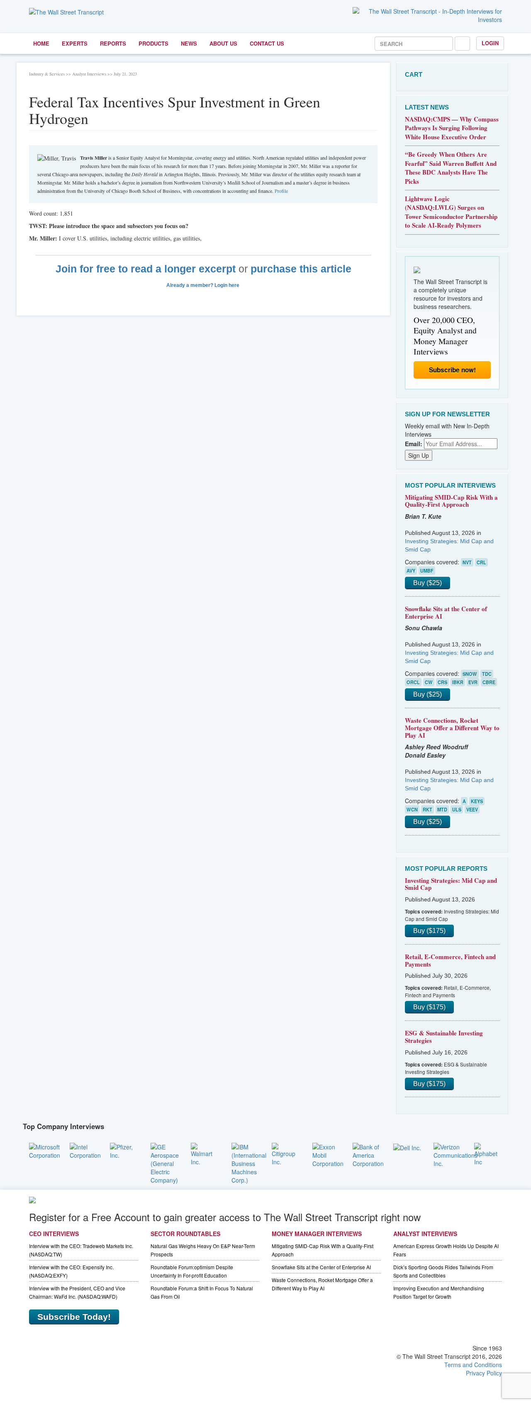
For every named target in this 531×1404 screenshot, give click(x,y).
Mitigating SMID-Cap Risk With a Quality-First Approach (451, 501)
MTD (442, 809)
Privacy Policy (484, 1373)
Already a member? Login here (203, 285)
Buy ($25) (427, 582)
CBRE (488, 682)
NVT (467, 562)
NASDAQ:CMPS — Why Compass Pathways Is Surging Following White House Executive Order (452, 127)
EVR (472, 682)
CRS (442, 682)
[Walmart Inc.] (205, 1153)
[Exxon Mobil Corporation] (327, 1154)
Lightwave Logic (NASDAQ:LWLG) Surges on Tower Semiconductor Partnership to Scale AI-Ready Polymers (451, 212)
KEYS (477, 801)
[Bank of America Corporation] (368, 1154)
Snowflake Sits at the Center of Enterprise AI (446, 612)
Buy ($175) (429, 930)
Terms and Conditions (473, 1364)
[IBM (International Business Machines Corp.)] (248, 1162)
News (189, 43)
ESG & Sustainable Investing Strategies (444, 1036)
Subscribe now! (452, 369)
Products (153, 43)
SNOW (470, 673)
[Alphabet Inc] (488, 1153)
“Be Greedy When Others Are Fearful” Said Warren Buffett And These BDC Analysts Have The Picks (451, 167)
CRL (481, 562)
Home (41, 43)
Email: (413, 444)
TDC (487, 673)
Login (490, 43)
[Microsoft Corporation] (44, 1150)
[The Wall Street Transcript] (66, 11)
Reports (113, 43)
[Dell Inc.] (407, 1147)
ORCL (413, 682)
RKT (427, 809)
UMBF (427, 570)
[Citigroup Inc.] (286, 1153)
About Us (223, 43)
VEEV (472, 809)
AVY (411, 570)
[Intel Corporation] (85, 1150)
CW (429, 682)
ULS (456, 809)
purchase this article (301, 268)
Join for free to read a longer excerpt (146, 268)
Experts (75, 43)
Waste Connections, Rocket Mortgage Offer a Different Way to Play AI (452, 727)
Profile (281, 190)
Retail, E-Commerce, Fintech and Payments (450, 960)
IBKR (457, 682)
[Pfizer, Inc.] (124, 1150)
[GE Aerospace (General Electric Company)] (165, 1162)
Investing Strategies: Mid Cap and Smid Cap (451, 884)
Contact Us (267, 43)
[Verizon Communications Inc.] (455, 1154)
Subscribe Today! (74, 1316)
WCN (412, 809)
